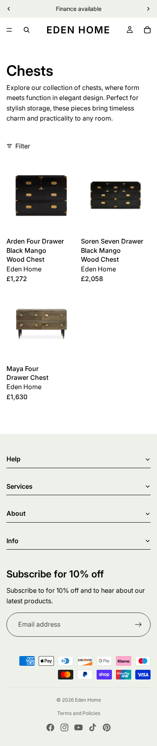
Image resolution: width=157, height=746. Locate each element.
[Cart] (147, 30)
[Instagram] (64, 727)
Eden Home (88, 700)
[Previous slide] (9, 9)
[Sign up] (138, 624)
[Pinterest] (107, 727)
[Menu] (9, 30)
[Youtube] (78, 727)
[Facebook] (50, 727)
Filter (22, 146)
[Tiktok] (92, 727)
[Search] (26, 30)
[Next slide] (148, 9)
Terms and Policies (78, 713)
